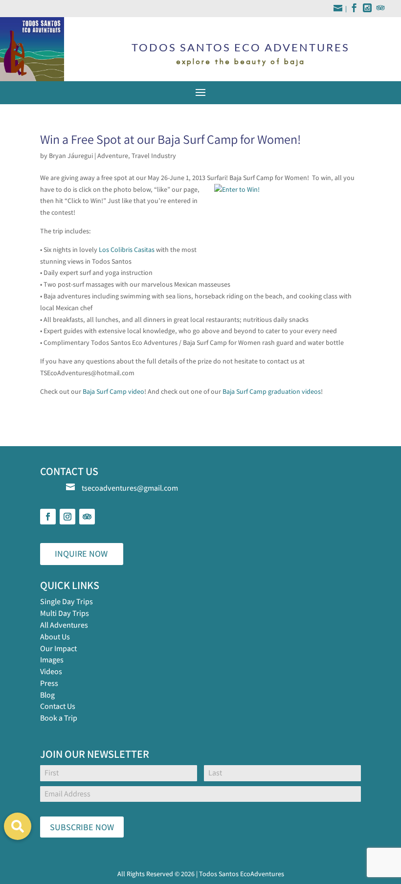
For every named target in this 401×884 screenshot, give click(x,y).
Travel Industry (154, 155)
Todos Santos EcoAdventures (241, 873)
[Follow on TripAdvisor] (87, 516)
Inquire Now (81, 553)
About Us (55, 637)
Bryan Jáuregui (71, 155)
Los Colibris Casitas (127, 249)
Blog (47, 695)
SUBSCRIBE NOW (82, 827)
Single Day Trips (66, 601)
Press (49, 683)
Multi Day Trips (64, 613)
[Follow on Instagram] (67, 516)
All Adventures (64, 625)
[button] (17, 826)
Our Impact (58, 648)
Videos (51, 671)
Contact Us (57, 706)
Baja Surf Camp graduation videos (272, 391)
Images (52, 660)
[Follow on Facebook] (48, 516)
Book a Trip (58, 718)
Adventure (112, 155)
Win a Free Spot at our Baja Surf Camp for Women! (170, 139)
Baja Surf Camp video (113, 391)
